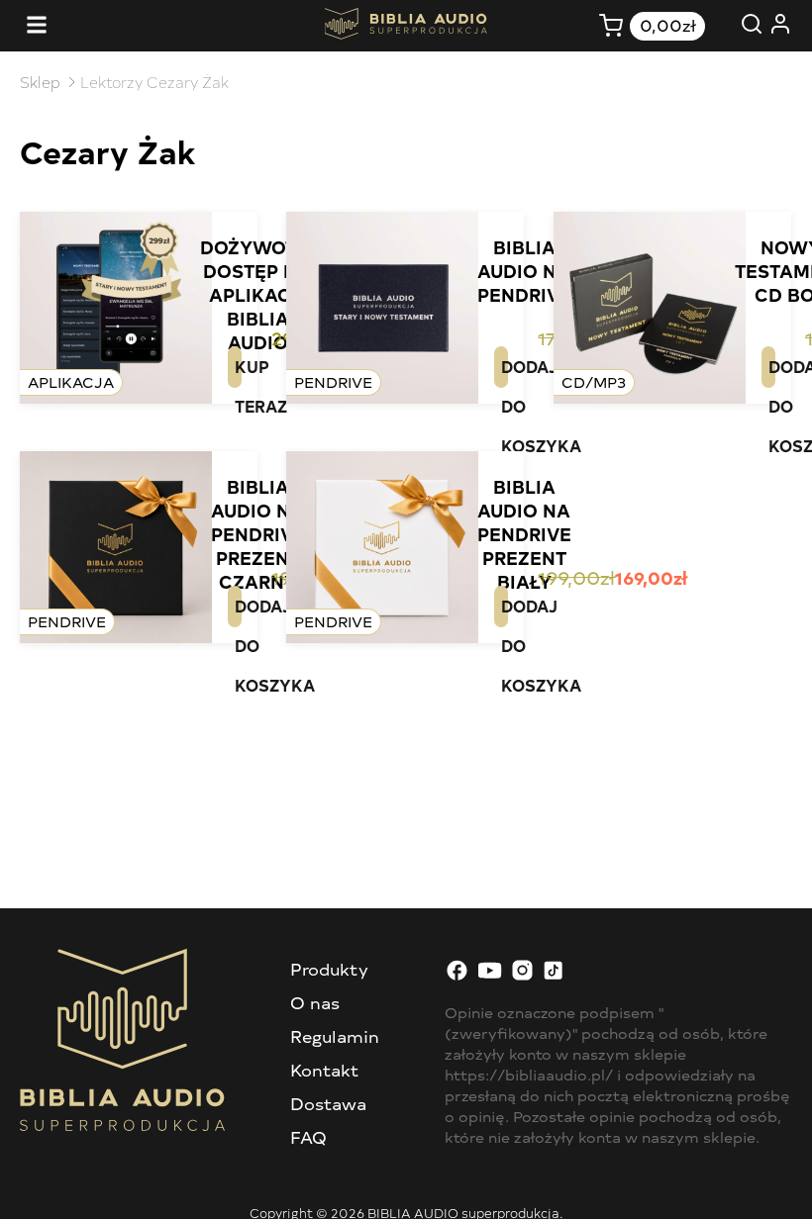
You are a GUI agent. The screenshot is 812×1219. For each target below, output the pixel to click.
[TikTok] (555, 975)
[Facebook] (457, 975)
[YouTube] (489, 975)
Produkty (329, 969)
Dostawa (328, 1103)
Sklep (40, 81)
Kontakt (324, 1069)
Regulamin (334, 1036)
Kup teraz (238, 371)
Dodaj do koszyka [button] (504, 371)
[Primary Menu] (36, 26)
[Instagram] (522, 975)
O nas (315, 1002)
